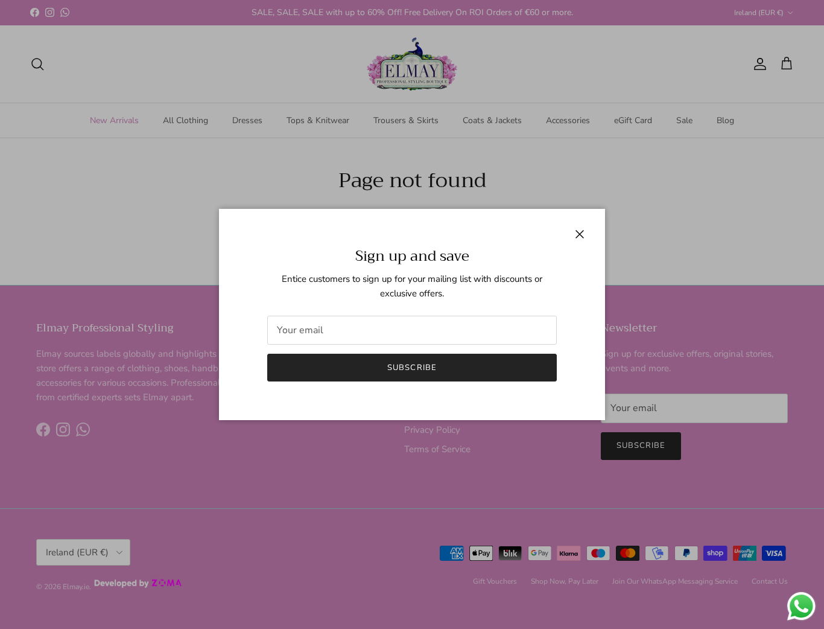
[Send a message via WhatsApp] (801, 606)
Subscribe (411, 367)
